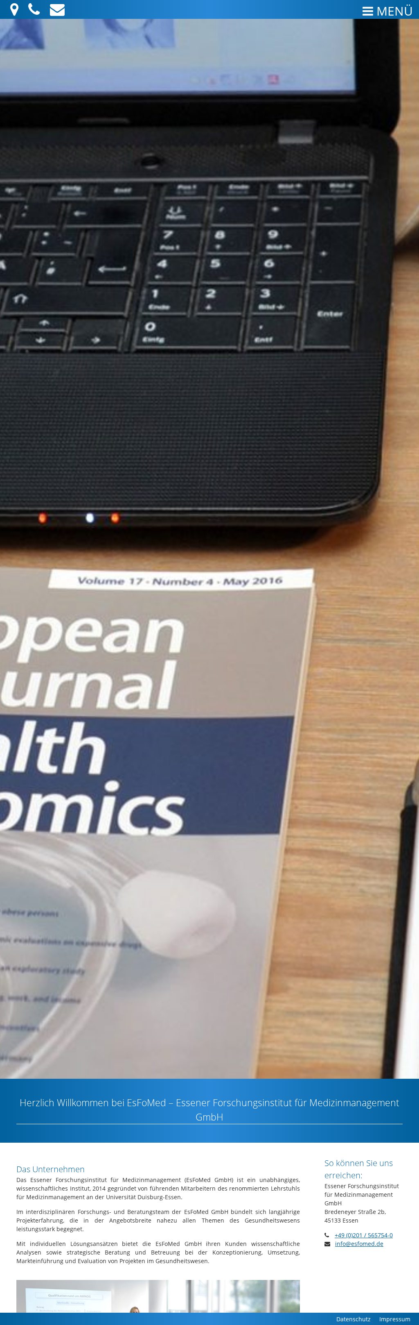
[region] (209, 549)
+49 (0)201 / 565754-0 (364, 1235)
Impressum (394, 1319)
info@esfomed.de (359, 1244)
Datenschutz (353, 1319)
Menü (393, 10)
